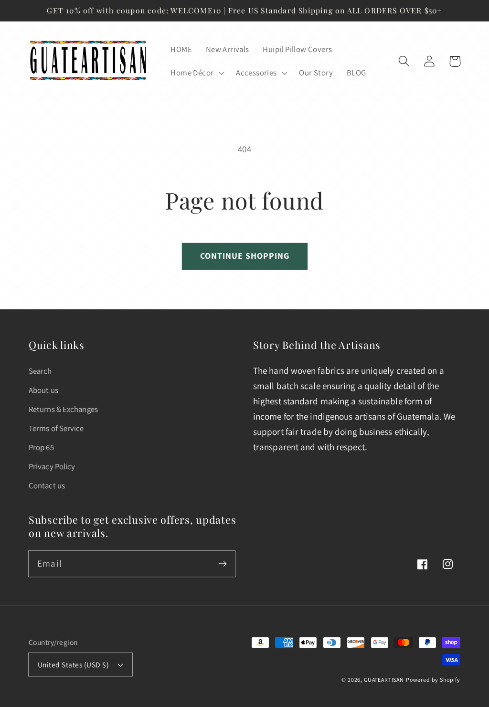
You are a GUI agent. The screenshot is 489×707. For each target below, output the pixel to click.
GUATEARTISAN (384, 679)
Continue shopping (244, 255)
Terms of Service (56, 428)
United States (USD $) (73, 664)
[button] (196, 73)
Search (40, 371)
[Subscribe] (222, 563)
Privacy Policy (52, 466)
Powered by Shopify (433, 679)
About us (43, 390)
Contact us (47, 485)
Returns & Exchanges (63, 409)
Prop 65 (41, 447)
